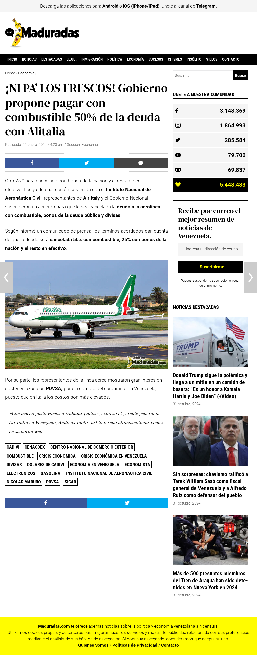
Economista (137, 464)
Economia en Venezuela (94, 464)
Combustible (20, 456)
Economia (26, 73)
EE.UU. (72, 59)
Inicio (12, 59)
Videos (211, 59)
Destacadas (51, 59)
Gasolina (50, 473)
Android (110, 6)
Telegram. (206, 6)
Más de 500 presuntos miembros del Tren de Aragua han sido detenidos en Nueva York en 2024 (210, 580)
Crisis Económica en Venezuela (114, 456)
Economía (135, 59)
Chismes (175, 59)
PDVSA (52, 481)
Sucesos (156, 59)
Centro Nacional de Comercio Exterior (91, 447)
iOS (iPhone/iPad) (141, 6)
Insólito (194, 59)
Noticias (29, 59)
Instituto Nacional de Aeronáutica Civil (109, 473)
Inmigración (92, 59)
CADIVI (13, 447)
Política (114, 59)
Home (10, 73)
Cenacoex (35, 447)
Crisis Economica (57, 456)
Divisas (14, 464)
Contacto (230, 59)
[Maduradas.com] (42, 46)
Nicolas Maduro (24, 481)
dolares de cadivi (45, 464)
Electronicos (21, 473)
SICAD (70, 481)
